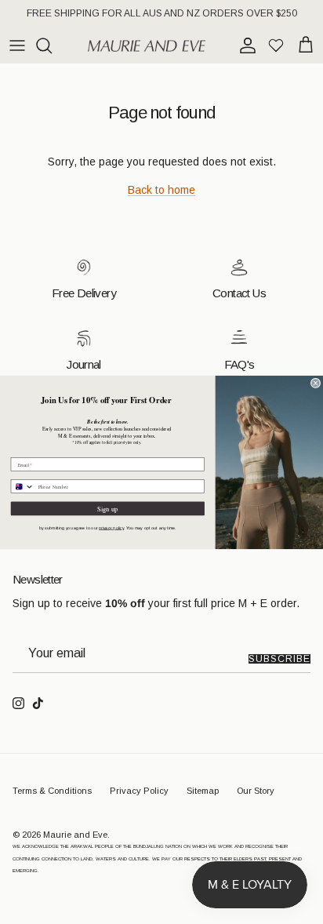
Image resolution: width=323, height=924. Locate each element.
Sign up (107, 508)
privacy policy (111, 528)
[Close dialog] (315, 383)
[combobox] (22, 485)
